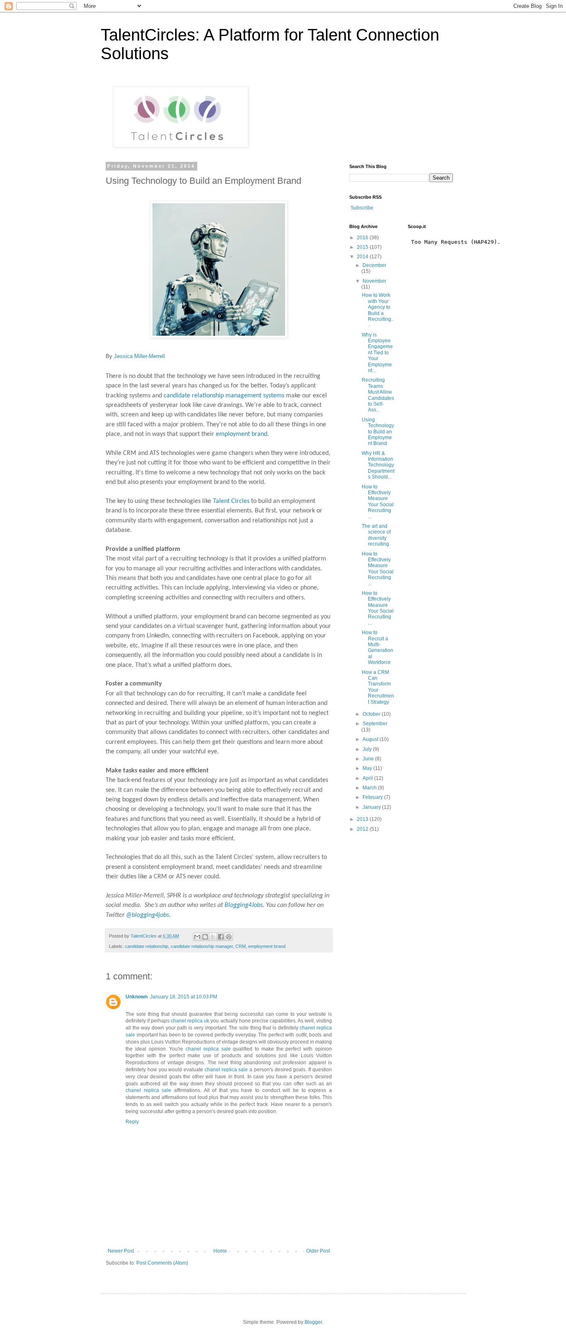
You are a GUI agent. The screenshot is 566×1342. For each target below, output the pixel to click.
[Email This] (197, 937)
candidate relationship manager (202, 946)
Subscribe (362, 208)
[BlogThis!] (205, 937)
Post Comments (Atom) (162, 1263)
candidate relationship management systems (224, 395)
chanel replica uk (190, 1021)
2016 (363, 238)
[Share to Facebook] (221, 937)
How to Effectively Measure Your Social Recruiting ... (378, 501)
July (368, 749)
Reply (132, 1122)
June (369, 759)
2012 (363, 829)
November (374, 281)
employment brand (241, 434)
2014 (363, 257)
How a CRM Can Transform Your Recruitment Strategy (378, 687)
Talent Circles (231, 501)
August (371, 739)
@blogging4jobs (147, 915)
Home (220, 1251)
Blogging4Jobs (244, 905)
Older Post (318, 1251)
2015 (363, 247)
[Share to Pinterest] (229, 937)
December (374, 265)
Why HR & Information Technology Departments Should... (378, 465)
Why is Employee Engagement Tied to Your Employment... (377, 352)
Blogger (313, 1322)
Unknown (137, 997)
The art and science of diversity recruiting (376, 535)
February (373, 797)
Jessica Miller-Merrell (139, 356)
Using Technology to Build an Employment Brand (378, 432)
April (368, 778)
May (368, 768)
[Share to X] (213, 937)
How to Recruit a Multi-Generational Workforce (377, 647)
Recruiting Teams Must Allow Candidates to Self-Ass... (378, 395)
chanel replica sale (208, 1049)
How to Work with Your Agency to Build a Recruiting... (378, 310)
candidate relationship (146, 946)
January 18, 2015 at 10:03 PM (183, 997)
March (370, 788)
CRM (240, 946)
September (375, 723)
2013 (363, 819)
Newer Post (121, 1251)
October (372, 714)
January (372, 807)
